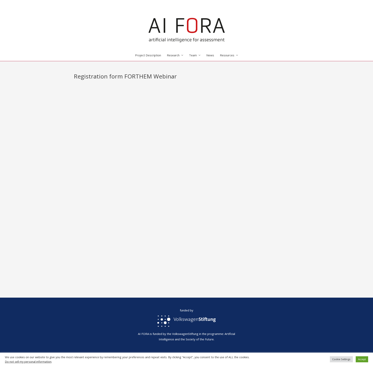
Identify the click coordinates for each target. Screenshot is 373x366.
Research (173, 55)
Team (193, 55)
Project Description (148, 55)
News (210, 55)
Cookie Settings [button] (341, 359)
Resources (227, 55)
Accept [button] (362, 359)
